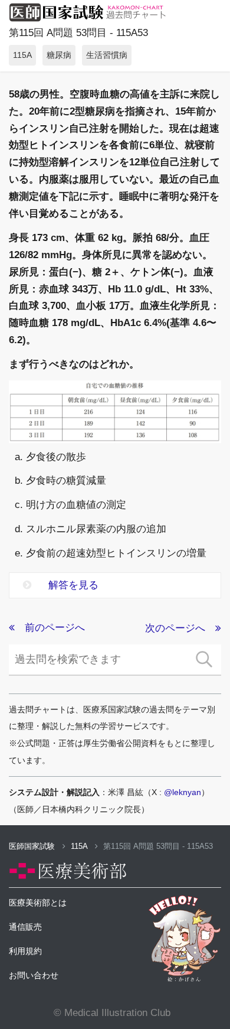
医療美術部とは (38, 902)
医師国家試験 (33, 846)
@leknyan (182, 792)
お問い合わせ (33, 975)
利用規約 (25, 951)
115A (80, 846)
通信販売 (25, 927)
